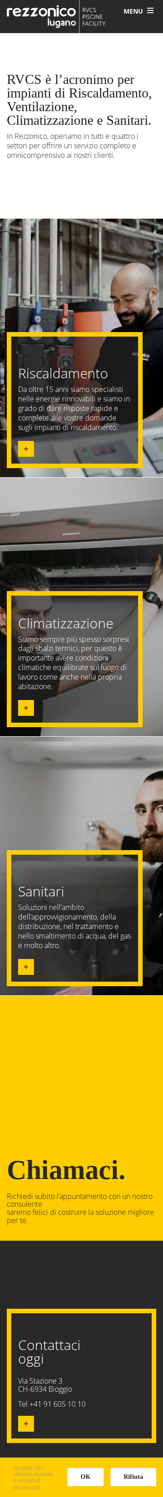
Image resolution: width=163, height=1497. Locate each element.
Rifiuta (133, 1476)
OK (86, 1476)
